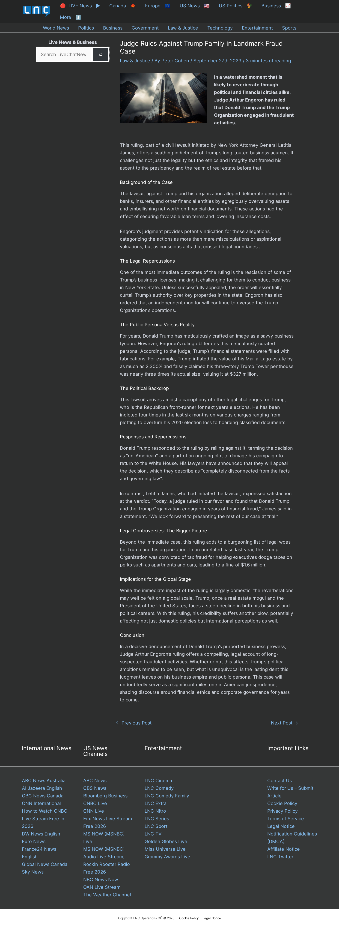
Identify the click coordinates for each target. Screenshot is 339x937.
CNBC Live (95, 803)
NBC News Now (100, 879)
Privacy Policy (282, 811)
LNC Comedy (159, 788)
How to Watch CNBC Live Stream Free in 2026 (44, 818)
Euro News (33, 841)
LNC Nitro (155, 811)
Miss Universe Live (165, 849)
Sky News (33, 872)
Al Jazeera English (42, 788)
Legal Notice (281, 826)
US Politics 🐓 (235, 6)
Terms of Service (285, 818)
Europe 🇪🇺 (157, 6)
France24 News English (39, 852)
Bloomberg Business (105, 796)
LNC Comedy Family (167, 796)
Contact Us (279, 780)
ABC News (95, 780)
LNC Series (157, 818)
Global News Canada (44, 864)
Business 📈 (276, 6)
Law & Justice (135, 60)
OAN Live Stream (101, 887)
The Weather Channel (107, 895)
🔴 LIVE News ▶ (80, 6)
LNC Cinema (158, 780)
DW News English (41, 834)
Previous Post (134, 723)
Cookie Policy (282, 803)
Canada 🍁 (122, 6)
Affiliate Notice (283, 849)
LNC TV (153, 834)
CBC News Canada (42, 796)
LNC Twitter (280, 856)
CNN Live (93, 811)
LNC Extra (156, 803)
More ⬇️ (70, 17)
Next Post (284, 723)
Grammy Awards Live (167, 856)
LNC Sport (156, 826)
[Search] (100, 54)
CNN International (41, 803)
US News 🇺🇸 (195, 6)
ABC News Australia (43, 780)
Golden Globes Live (166, 841)
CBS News (94, 788)
